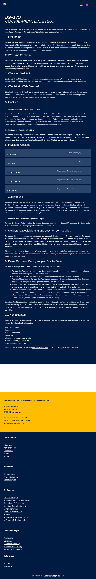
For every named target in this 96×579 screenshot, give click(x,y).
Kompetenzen (10, 474)
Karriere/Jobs (10, 448)
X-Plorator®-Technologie (15, 520)
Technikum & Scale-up (14, 503)
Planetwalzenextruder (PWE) (16, 517)
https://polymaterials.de (28, 42)
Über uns (8, 445)
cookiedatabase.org (40, 348)
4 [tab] (49, 390)
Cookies (60, 576)
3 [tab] (47, 390)
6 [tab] (54, 390)
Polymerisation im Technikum (17, 500)
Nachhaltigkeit (10, 480)
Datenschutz (49, 576)
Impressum (37, 576)
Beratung (8, 541)
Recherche (8, 538)
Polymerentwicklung (13, 546)
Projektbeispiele (11, 477)
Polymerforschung (12, 543)
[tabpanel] (48, 378)
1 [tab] (41, 390)
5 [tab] (51, 390)
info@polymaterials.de (14, 423)
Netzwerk (8, 566)
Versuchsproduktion (13, 549)
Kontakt (7, 456)
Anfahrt (7, 453)
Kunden (7, 563)
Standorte (8, 450)
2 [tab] (44, 390)
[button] (92, 4)
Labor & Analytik (11, 497)
